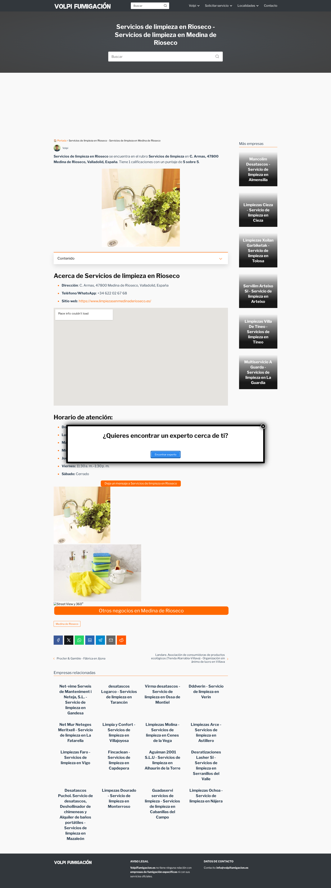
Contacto (270, 5)
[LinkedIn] (89, 640)
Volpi (192, 5)
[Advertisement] (165, 105)
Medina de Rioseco (67, 623)
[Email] (111, 640)
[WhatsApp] (79, 640)
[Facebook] (58, 640)
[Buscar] (165, 5)
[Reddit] (121, 640)
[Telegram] (100, 640)
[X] (68, 640)
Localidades (246, 5)
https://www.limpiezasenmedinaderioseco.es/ (115, 301)
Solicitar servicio (217, 5)
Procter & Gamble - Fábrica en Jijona (81, 658)
